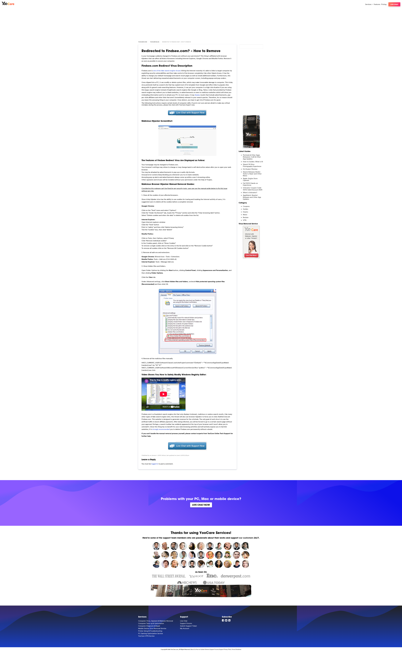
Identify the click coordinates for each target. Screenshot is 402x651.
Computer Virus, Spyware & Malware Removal (155, 621)
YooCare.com (142, 42)
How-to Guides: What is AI (253, 162)
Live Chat (394, 4)
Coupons (246, 206)
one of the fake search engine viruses (167, 71)
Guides (245, 209)
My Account (184, 628)
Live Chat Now (201, 504)
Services (368, 4)
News (245, 215)
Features (377, 4)
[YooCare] (8, 4)
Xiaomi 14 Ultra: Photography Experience (252, 165)
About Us (193, 649)
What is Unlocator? (250, 192)
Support (221, 649)
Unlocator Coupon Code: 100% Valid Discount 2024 (252, 189)
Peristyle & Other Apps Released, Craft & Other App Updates (252, 157)
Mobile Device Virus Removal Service (152, 628)
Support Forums (186, 623)
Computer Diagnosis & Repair (149, 626)
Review (245, 217)
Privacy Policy (227, 649)
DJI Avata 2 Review (250, 169)
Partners (207, 649)
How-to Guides (200, 649)
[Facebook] (223, 620)
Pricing (383, 4)
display (197, 95)
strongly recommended (161, 429)
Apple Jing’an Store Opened (250, 179)
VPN (244, 220)
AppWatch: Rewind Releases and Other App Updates (252, 197)
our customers (246, 537)
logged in (154, 464)
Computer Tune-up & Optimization (151, 623)
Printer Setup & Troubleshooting (150, 631)
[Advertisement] (201, 23)
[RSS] (229, 620)
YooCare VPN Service (146, 636)
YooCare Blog (154, 42)
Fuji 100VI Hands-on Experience (250, 184)
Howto (245, 212)
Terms (233, 649)
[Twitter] (226, 620)
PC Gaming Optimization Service (150, 633)
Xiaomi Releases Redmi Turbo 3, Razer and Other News (252, 174)
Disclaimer (238, 649)
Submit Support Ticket (188, 626)
